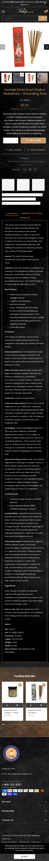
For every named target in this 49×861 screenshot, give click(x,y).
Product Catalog (9, 842)
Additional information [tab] (32, 213)
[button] (46, 47)
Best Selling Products (28, 161)
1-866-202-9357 (11, 784)
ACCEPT (24, 856)
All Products (13, 161)
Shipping (14, 109)
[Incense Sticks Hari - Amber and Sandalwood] (36, 692)
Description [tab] (11, 213)
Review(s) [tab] (25, 217)
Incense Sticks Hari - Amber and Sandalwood (36, 712)
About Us (37, 842)
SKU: (22, 100)
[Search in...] (42, 18)
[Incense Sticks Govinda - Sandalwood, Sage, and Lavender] (12, 692)
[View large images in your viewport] (43, 67)
